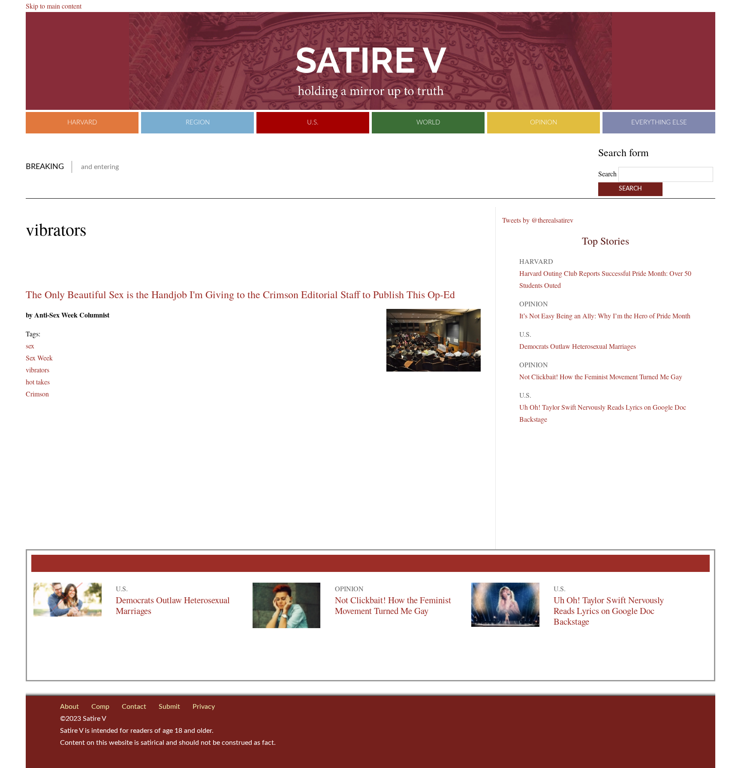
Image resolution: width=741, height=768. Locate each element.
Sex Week (39, 357)
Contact (134, 706)
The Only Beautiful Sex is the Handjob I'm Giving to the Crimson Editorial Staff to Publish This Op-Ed (240, 294)
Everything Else (659, 122)
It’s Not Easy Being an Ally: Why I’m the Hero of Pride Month (604, 315)
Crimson (37, 393)
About (69, 706)
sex (30, 345)
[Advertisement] (126, 264)
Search (608, 173)
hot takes (38, 381)
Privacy (204, 706)
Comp (100, 706)
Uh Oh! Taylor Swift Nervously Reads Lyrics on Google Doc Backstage (609, 610)
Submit (169, 706)
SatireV (370, 61)
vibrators (37, 369)
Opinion (543, 122)
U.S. (313, 122)
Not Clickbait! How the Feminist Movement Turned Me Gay (600, 376)
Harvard (82, 122)
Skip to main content (53, 5)
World (428, 122)
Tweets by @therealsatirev (537, 219)
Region (198, 122)
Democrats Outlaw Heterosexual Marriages (577, 346)
